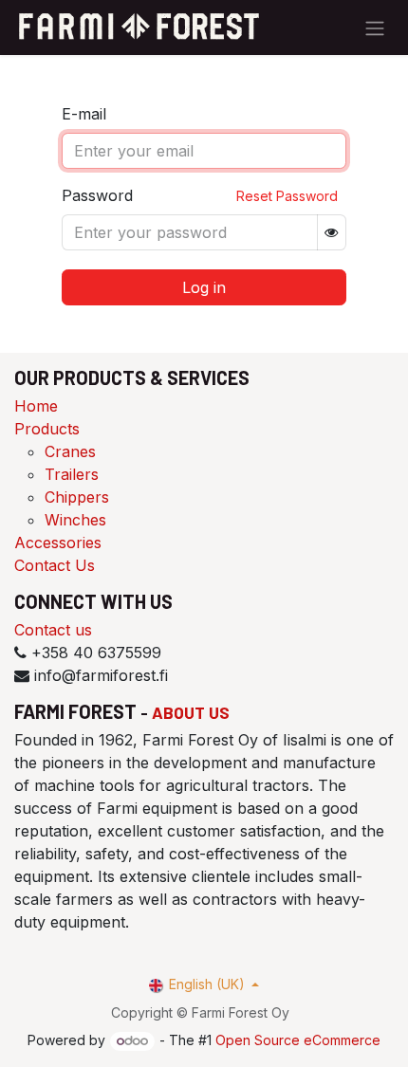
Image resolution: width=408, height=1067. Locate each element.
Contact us (53, 629)
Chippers (77, 497)
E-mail (84, 113)
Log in (204, 287)
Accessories (58, 542)
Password (97, 195)
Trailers (72, 474)
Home (36, 405)
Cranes (70, 451)
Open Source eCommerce (297, 1040)
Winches (75, 519)
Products (47, 428)
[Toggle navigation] (375, 27)
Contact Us (54, 565)
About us (191, 712)
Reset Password (287, 196)
